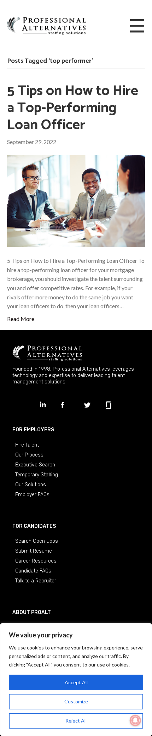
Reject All (76, 721)
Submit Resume (33, 551)
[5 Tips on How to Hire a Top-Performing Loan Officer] (76, 200)
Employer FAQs (32, 495)
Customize (76, 701)
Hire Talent (27, 445)
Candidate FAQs (33, 571)
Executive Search (35, 465)
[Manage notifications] (135, 720)
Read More (20, 318)
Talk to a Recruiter (35, 581)
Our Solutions (30, 485)
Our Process (29, 455)
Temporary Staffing (36, 475)
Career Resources (36, 561)
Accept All (76, 682)
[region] (76, 679)
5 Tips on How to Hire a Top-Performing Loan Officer (72, 108)
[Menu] (137, 26)
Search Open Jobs (36, 541)
